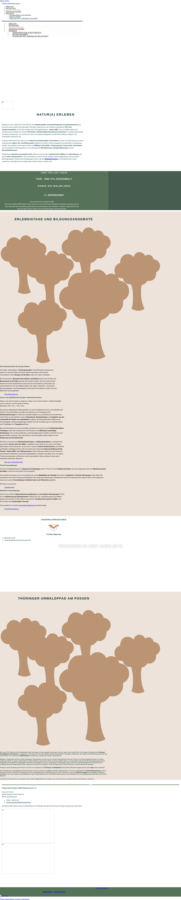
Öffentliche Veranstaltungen (10, 490)
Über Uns (10, 6)
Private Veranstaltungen (8, 465)
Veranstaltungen (13, 12)
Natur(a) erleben (13, 10)
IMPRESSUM (47, 892)
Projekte (10, 13)
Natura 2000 (11, 8)
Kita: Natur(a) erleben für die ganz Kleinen (15, 366)
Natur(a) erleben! (15, 17)
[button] (53, 366)
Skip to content (4, 1)
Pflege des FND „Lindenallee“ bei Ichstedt (23, 18)
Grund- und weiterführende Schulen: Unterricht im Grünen (20, 397)
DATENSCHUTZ (59, 892)
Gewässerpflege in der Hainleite (20, 15)
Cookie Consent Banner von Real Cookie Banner (15, 899)
